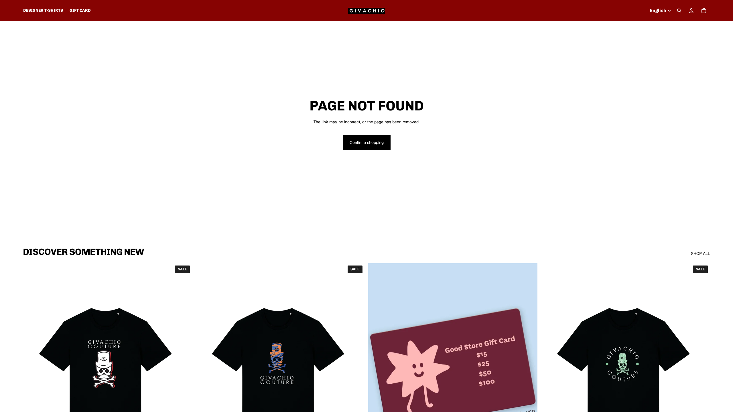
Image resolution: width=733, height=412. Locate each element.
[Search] (679, 10)
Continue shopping (367, 142)
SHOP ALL (700, 253)
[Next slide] (183, 369)
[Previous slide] (31, 369)
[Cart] (703, 10)
